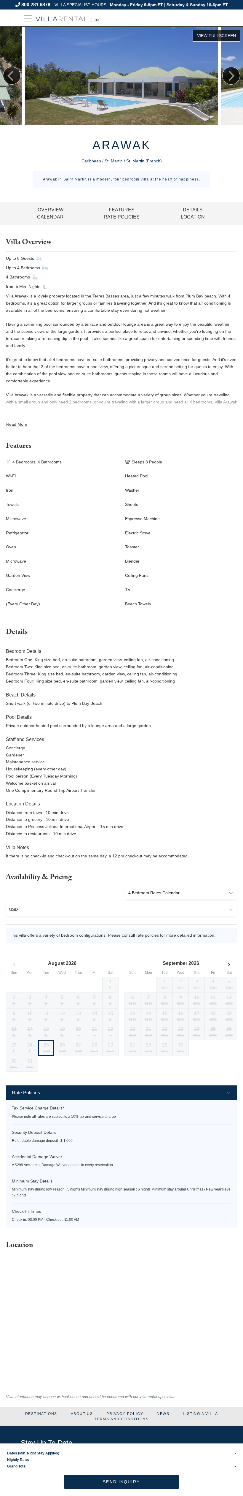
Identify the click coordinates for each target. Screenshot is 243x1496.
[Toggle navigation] (27, 18)
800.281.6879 (35, 4)
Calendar (50, 216)
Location (193, 216)
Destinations (41, 1414)
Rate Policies (122, 216)
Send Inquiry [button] (121, 1481)
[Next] (231, 76)
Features (122, 209)
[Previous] (12, 76)
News (163, 1414)
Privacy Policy (124, 1414)
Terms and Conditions (121, 1419)
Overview (50, 209)
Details (193, 209)
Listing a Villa (200, 1414)
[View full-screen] (216, 36)
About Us (82, 1414)
